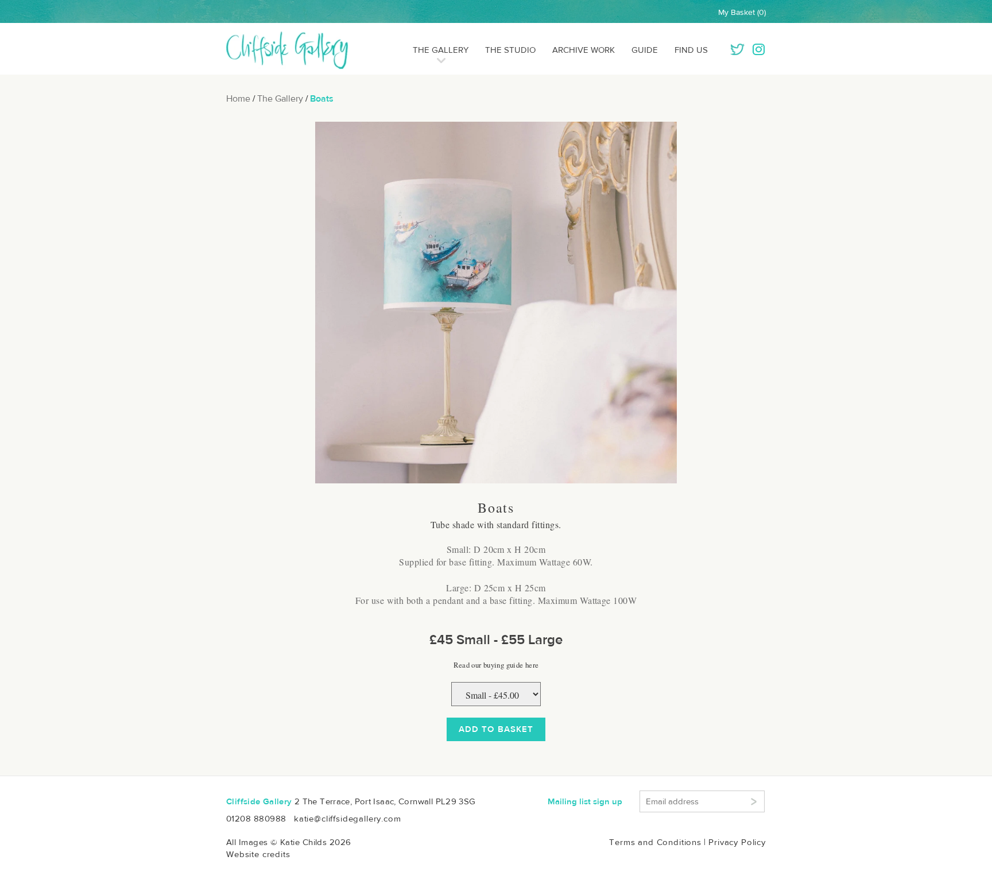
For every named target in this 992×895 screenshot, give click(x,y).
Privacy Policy (737, 842)
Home (238, 98)
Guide (644, 50)
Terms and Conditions (655, 842)
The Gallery (440, 50)
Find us (691, 50)
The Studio (510, 50)
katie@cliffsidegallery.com (347, 818)
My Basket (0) (742, 12)
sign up (585, 801)
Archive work (583, 50)
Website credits (258, 854)
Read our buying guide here (496, 665)
